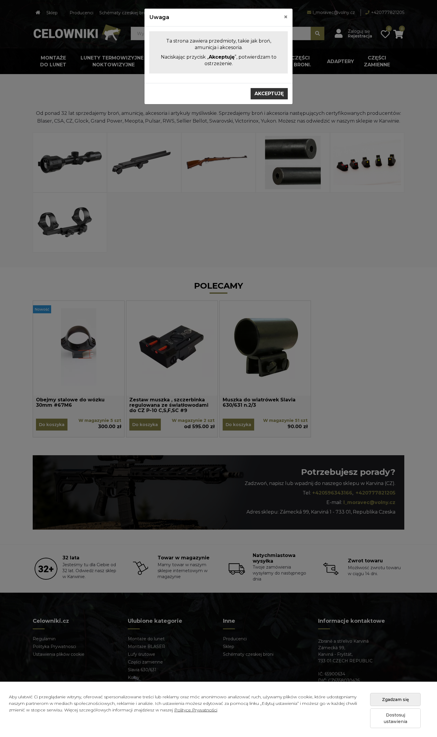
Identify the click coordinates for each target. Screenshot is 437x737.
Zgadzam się (395, 699)
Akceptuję (269, 93)
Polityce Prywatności (195, 710)
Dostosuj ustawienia (395, 718)
